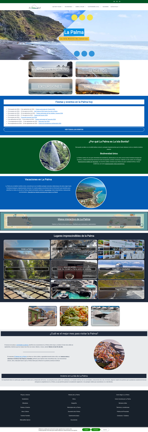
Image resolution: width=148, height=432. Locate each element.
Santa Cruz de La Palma (121, 249)
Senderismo (25, 399)
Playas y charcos (25, 395)
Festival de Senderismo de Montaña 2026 (50, 123)
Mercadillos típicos (25, 420)
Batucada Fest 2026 (44, 121)
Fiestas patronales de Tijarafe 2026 (45, 109)
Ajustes (105, 429)
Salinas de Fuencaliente (27, 289)
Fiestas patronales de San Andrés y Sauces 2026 (49, 113)
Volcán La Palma (27, 249)
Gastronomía (74, 318)
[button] (62, 7)
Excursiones (74, 420)
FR (119, 1)
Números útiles (123, 403)
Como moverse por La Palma (123, 399)
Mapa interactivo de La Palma (74, 219)
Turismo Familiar (25, 415)
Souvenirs (105, 318)
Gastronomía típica (74, 415)
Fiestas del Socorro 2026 (41, 115)
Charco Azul (74, 289)
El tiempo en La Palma (20, 356)
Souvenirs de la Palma (74, 411)
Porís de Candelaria (74, 249)
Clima (74, 399)
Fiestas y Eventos (25, 407)
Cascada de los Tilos (27, 269)
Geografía (74, 403)
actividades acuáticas (22, 345)
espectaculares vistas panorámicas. (115, 164)
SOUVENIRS (105, 6)
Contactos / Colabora (123, 415)
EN (114, 1)
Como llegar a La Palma (122, 395)
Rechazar (96, 429)
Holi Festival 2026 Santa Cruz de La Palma (45, 111)
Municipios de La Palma (74, 407)
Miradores (25, 403)
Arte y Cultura (25, 411)
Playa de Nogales (121, 289)
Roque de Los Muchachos (121, 269)
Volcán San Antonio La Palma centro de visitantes (74, 269)
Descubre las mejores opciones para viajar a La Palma (43, 192)
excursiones (48, 190)
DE (117, 1)
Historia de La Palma (74, 395)
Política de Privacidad (123, 411)
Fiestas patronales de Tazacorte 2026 (45, 119)
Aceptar (86, 429)
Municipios (42, 318)
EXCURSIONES (68, 6)
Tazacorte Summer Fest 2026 (29, 117)
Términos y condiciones (122, 407)
